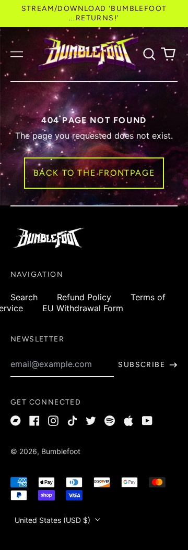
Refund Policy (84, 297)
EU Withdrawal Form (82, 308)
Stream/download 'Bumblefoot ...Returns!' (94, 13)
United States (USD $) (53, 520)
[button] (149, 54)
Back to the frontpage (94, 173)
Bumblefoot (60, 451)
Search (24, 297)
